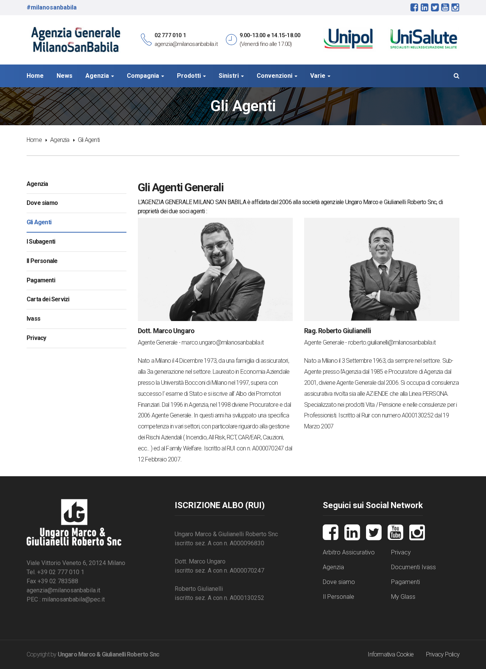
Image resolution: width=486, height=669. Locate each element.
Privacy (36, 338)
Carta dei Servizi (48, 299)
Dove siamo (42, 202)
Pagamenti (41, 280)
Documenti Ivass (413, 567)
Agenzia (59, 139)
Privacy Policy (442, 654)
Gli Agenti (39, 222)
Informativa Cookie (390, 654)
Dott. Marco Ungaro (166, 331)
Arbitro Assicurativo (349, 552)
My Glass (403, 596)
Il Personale (42, 260)
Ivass (33, 318)
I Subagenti (41, 241)
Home (34, 139)
